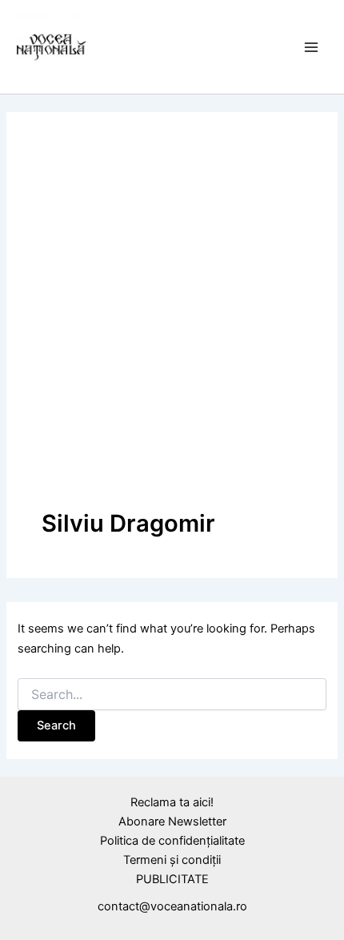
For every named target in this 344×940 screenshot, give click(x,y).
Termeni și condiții (172, 860)
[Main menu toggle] (311, 47)
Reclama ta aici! (172, 802)
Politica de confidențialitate (172, 841)
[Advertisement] (172, 327)
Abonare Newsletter (172, 821)
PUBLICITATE (172, 879)
